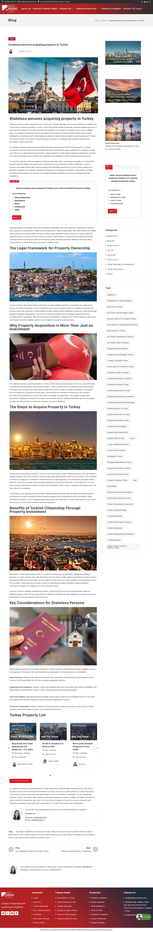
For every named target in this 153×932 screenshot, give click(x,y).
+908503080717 (38, 820)
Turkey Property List (28, 715)
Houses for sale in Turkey (67, 910)
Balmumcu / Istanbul (83, 753)
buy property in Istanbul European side (122, 325)
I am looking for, (19, 194)
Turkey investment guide (117, 510)
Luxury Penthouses (98, 919)
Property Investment (19, 729)
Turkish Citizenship (111, 9)
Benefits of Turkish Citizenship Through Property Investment (45, 510)
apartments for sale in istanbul (119, 301)
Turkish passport (114, 540)
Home (97, 21)
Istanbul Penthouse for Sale (55, 835)
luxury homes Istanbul (116, 450)
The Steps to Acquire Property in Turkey (45, 407)
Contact (127, 9)
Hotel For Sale (96, 910)
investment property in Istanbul (119, 378)
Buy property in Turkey (66, 898)
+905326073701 (40, 817)
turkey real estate (114, 516)
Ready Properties (79, 725)
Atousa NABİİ (84, 764)
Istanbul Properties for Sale (77, 835)
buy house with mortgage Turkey (120, 313)
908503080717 (131, 915)
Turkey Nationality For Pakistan (119, 264)
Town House (112, 260)
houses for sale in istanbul (75, 832)
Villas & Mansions (98, 906)
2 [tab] (53, 775)
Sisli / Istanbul (50, 753)
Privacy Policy (39, 923)
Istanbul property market (116, 426)
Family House (112, 245)
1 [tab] (50, 775)
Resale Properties (98, 923)
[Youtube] (144, 1)
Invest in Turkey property (66, 914)
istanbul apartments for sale (118, 390)
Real (135, 480)
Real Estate (111, 486)
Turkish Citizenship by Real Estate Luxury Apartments (22, 746)
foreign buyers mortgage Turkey (120, 355)
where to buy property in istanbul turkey (34, 837)
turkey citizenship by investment (120, 504)
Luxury (132, 438)
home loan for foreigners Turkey (120, 367)
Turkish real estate (64, 906)
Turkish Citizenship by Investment (120, 534)
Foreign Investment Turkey (117, 361)
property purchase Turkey (117, 480)
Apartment (111, 236)
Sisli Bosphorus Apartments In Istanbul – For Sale (52, 746)
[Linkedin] (16, 913)
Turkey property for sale (66, 902)
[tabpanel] (23, 748)
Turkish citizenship (114, 528)
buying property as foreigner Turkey (121, 319)
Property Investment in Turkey (119, 468)
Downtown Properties (99, 914)
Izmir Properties (112, 143)
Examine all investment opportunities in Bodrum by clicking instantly (123, 97)
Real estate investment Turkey (119, 498)
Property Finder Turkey (45, 9)
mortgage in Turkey (114, 456)
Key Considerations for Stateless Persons (47, 602)
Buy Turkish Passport (42, 910)
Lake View (16, 725)
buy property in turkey (116, 331)
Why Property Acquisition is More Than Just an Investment (51, 327)
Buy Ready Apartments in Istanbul (29, 832)
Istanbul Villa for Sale (115, 438)
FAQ (108, 250)
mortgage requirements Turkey (119, 462)
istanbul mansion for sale (34, 835)
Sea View (45, 729)
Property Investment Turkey (118, 474)
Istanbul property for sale (67, 919)
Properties (65, 9)
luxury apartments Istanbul (117, 444)
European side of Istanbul (117, 349)
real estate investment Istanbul (119, 492)
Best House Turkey (114, 307)
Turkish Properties (86, 9)
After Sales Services (41, 919)
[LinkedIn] (147, 1)
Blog (104, 21)
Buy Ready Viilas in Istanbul (53, 832)
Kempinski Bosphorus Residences (79, 746)
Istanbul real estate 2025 (117, 432)
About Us (26, 9)
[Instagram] (149, 1)
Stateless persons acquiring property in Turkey (52, 118)
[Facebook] (142, 1)
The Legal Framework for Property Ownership (50, 248)
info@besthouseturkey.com (136, 898)
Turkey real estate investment (119, 522)
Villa (108, 274)
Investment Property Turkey (118, 384)
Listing (109, 255)
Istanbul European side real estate (120, 402)
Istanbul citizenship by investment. (120, 396)
